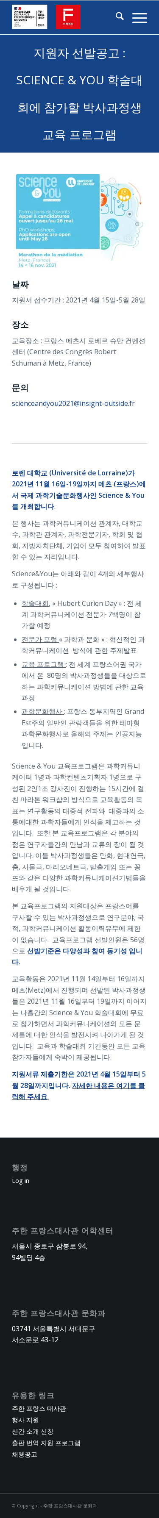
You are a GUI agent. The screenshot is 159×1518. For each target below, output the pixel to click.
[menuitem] (115, 17)
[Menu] (135, 17)
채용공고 (24, 1454)
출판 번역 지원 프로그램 (46, 1442)
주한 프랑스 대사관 (39, 1408)
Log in (20, 1180)
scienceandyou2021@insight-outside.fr (73, 403)
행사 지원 (25, 1419)
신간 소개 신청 (32, 1431)
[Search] (115, 17)
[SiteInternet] (66, 17)
